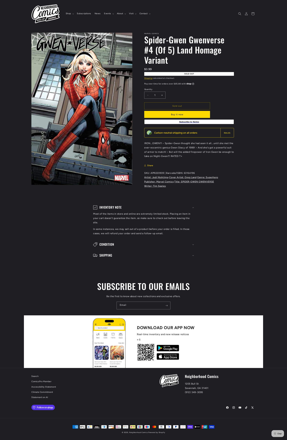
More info (227, 132)
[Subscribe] (166, 305)
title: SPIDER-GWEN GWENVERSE (194, 181)
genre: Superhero (207, 177)
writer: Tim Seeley (155, 186)
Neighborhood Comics (138, 432)
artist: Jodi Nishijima (156, 177)
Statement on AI (39, 397)
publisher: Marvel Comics (159, 181)
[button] (69, 13)
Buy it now (177, 114)
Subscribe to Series (189, 122)
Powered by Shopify (156, 432)
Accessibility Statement (43, 387)
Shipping (148, 78)
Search (35, 376)
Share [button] (150, 165)
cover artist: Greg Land (183, 177)
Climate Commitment (42, 392)
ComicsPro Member (41, 381)
